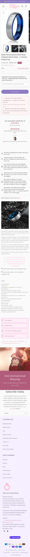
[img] (15, 123)
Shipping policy (24, 552)
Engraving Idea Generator (10, 438)
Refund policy (22, 550)
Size (15, 68)
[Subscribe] (25, 413)
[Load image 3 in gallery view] (22, 48)
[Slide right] (28, 49)
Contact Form (9, 522)
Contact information (16, 554)
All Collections (7, 470)
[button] (3, 6)
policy (8, 176)
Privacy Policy (6, 474)
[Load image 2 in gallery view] (15, 48)
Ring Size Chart (7, 434)
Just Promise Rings (12, 550)
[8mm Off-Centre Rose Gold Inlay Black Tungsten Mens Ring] (15, 139)
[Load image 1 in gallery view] (7, 48)
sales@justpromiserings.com (13, 520)
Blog (4, 466)
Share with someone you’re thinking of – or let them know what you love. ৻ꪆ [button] (15, 342)
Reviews (5, 463)
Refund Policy (6, 427)
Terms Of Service (7, 477)
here (18, 192)
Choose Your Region (8, 449)
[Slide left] (1, 49)
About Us (5, 459)
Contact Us (6, 442)
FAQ (4, 431)
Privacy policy (7, 552)
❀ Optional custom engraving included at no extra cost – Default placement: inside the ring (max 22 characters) (14, 78)
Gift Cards (5, 445)
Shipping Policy (7, 423)
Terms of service (15, 552)
